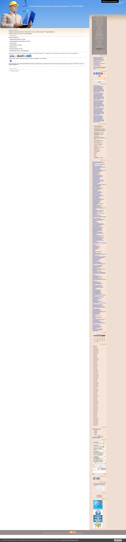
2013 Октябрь (95, 383)
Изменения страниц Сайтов (98, 235)
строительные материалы (97, 195)
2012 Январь (95, 371)
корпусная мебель (96, 290)
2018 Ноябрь (95, 408)
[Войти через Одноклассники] (99, 76)
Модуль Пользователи (97, 220)
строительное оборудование (98, 199)
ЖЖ (93, 250)
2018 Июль (95, 405)
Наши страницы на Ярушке (98, 237)
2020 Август (95, 417)
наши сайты (95, 231)
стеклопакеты (95, 320)
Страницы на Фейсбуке (97, 232)
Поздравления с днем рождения (98, 272)
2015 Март (95, 392)
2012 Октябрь (95, 375)
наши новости (95, 168)
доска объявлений (96, 291)
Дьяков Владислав (96, 324)
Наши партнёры (96, 142)
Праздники (95, 146)
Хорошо (95, 431)
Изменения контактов (97, 229)
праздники (94, 183)
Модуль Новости (96, 259)
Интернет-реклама (96, 327)
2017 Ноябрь (95, 402)
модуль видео (95, 325)
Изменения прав (96, 312)
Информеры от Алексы (97, 230)
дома (93, 252)
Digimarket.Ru (95, 172)
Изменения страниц (96, 305)
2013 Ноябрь (95, 384)
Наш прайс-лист (96, 206)
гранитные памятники (97, 285)
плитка (94, 288)
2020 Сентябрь (96, 418)
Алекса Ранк (95, 222)
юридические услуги (96, 269)
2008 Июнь (95, 346)
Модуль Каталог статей (97, 211)
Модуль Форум (95, 189)
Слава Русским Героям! (97, 192)
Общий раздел (96, 148)
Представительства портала (98, 128)
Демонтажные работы (97, 205)
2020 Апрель (95, 413)
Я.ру (93, 208)
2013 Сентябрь (96, 382)
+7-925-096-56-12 (96, 64)
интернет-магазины (96, 169)
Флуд (94, 154)
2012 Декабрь (95, 377)
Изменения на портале (97, 176)
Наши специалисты (97, 140)
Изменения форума (96, 310)
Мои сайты (95, 173)
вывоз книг (95, 299)
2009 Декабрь (95, 359)
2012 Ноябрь (95, 376)
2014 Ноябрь (95, 390)
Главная (95, 15)
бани (93, 316)
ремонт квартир (95, 177)
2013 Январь (95, 378)
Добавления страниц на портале (98, 184)
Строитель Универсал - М (97, 223)
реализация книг (96, 246)
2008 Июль (95, 347)
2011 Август (95, 368)
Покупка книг (95, 314)
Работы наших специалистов (98, 170)
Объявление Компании (97, 293)
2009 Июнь (95, 356)
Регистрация (99, 15)
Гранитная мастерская (97, 326)
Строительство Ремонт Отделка (98, 268)
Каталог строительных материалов (99, 307)
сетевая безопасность (97, 286)
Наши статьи (95, 178)
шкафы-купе (95, 300)
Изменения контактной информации (99, 216)
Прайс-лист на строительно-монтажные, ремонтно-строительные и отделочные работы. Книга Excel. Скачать (98, 58)
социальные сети (96, 191)
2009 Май (95, 355)
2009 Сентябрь (96, 358)
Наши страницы (95, 202)
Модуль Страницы (96, 193)
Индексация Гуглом (96, 309)
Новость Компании (96, 261)
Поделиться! (95, 247)
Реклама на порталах (96, 298)
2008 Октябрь (95, 350)
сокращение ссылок (96, 258)
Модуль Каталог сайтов (97, 328)
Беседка (94, 152)
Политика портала (96, 281)
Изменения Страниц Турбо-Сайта (99, 256)
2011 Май (95, 366)
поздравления (95, 181)
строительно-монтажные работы (99, 162)
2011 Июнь (95, 367)
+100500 (94, 270)
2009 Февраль (95, 352)
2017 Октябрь (95, 401)
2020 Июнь (95, 415)
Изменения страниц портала (98, 180)
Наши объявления (96, 313)
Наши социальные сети (97, 187)
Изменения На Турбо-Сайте (98, 306)
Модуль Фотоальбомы (97, 317)
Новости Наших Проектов (97, 287)
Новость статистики (15, 70)
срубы (94, 274)
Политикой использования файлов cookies (69, 540)
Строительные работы (97, 175)
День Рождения (95, 255)
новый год (94, 221)
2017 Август (95, 400)
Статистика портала (96, 200)
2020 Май (95, 414)
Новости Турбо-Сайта (97, 262)
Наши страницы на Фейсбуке (98, 224)
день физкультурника (96, 271)
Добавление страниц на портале (98, 207)
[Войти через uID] (94, 73)
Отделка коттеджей (96, 215)
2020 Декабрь (95, 421)
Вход (104, 15)
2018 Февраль (95, 403)
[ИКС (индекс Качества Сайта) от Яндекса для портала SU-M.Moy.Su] (99, 485)
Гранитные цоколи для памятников (99, 263)
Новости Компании (96, 198)
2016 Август (95, 394)
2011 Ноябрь (95, 369)
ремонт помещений (96, 225)
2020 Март (95, 412)
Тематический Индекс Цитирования (99, 279)
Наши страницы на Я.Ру (97, 227)
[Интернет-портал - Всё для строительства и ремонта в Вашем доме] (96, 479)
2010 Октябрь (95, 365)
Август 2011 (99, 334)
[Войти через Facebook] (99, 73)
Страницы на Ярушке (96, 228)
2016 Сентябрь (96, 395)
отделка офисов (96, 294)
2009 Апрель (95, 354)
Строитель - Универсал (97, 144)
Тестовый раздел (96, 150)
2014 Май (95, 388)
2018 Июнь (95, 404)
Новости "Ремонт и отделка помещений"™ (98, 132)
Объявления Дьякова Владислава (99, 273)
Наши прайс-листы (96, 315)
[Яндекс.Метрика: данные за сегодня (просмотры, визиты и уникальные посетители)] (79, 533)
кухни (94, 318)
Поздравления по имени (97, 304)
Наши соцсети (95, 214)
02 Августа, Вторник (13, 68)
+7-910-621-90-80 (96, 62)
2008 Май (95, 345)
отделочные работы (96, 161)
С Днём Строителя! (96, 253)
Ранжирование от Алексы (97, 203)
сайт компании (95, 297)
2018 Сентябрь (96, 407)
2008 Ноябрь (95, 351)
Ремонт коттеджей (96, 218)
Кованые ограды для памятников (99, 311)
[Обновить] (105, 463)
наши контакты (95, 226)
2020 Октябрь (95, 419)
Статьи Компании (96, 185)
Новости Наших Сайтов (97, 265)
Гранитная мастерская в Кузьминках (99, 242)
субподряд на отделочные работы (99, 322)
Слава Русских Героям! (97, 329)
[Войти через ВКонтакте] (97, 73)
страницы (94, 204)
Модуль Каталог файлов (97, 283)
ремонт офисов (95, 275)
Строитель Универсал (97, 278)
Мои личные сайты (96, 289)
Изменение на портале (97, 194)
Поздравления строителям (97, 210)
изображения (95, 241)
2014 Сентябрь (96, 389)
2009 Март (95, 353)
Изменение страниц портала (98, 257)
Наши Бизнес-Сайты (96, 251)
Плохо (95, 433)
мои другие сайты (96, 171)
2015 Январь (95, 391)
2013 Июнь (95, 379)
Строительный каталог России (98, 319)
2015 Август (95, 393)
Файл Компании (95, 201)
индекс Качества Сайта (97, 239)
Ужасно (95, 434)
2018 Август (95, 406)
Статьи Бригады (96, 186)
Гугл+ (93, 245)
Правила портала (96, 267)
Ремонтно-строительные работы (99, 164)
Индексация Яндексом (97, 321)
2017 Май (95, 396)
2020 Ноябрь (95, 420)
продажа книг (95, 330)
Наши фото (95, 244)
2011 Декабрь (95, 370)
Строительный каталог (97, 238)
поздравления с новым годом (98, 219)
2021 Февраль (95, 424)
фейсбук (94, 209)
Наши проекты (95, 260)
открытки (94, 190)
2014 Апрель (95, 387)
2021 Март (95, 425)
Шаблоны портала (96, 282)
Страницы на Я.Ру (96, 236)
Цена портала (95, 197)
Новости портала (96, 125)
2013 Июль (95, 380)
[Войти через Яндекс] (102, 73)
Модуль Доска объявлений (97, 296)
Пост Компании (95, 308)
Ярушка (94, 212)
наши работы (95, 234)
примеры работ (95, 167)
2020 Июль (95, 416)
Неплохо (95, 432)
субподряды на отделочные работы (99, 302)
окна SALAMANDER (96, 292)
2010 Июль (95, 364)
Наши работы (95, 136)
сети (93, 284)
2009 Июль (95, 357)
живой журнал (95, 301)
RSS (124, 3)
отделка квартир (96, 179)
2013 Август (95, 381)
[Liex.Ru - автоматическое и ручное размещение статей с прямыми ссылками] (97, 527)
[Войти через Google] (104, 73)
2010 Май (95, 363)
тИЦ (93, 249)
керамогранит (95, 248)
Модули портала (96, 182)
